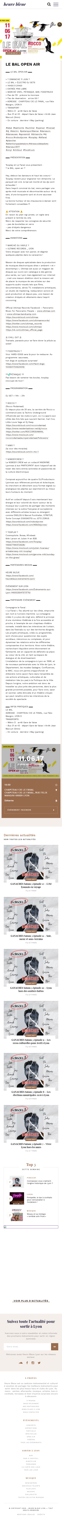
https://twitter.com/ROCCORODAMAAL (25, 431)
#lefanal (43, 137)
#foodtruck (29, 150)
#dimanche (36, 134)
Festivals (31, 1431)
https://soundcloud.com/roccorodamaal (26, 425)
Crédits (41, 1515)
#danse (35, 131)
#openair (40, 128)
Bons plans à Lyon (31, 1409)
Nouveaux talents (31, 1486)
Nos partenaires (31, 1406)
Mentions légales (26, 1515)
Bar (31, 1456)
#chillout (17, 150)
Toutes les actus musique (31, 1497)
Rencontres (31, 1483)
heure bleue (15, 4)
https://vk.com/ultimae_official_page (24, 330)
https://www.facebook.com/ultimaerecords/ (28, 320)
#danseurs (45, 131)
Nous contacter (31, 1412)
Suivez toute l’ (31, 1324)
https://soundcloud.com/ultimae (22, 317)
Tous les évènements (31, 1443)
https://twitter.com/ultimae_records (24, 323)
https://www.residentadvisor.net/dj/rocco (26, 428)
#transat (50, 128)
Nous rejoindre (31, 1404)
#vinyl (9, 150)
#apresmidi (24, 134)
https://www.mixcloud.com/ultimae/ (24, 327)
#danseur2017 (13, 147)
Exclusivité (31, 1495)
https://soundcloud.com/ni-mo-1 (22, 452)
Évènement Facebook (19, 810)
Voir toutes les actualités (20, 839)
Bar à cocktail (31, 1459)
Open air (31, 1437)
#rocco (9, 137)
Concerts (31, 1425)
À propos (31, 1401)
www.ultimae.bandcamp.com (21, 314)
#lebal (9, 128)
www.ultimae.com (46, 311)
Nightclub (31, 1461)
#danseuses (12, 134)
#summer (30, 128)
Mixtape (31, 1492)
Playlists (31, 1489)
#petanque (25, 131)
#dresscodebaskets (38, 144)
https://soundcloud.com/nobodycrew (24, 521)
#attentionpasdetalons (17, 144)
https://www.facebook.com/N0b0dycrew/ (26, 525)
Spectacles (31, 1434)
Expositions (31, 1428)
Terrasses (31, 1464)
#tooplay (33, 137)
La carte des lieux (31, 1467)
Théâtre (31, 1440)
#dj (7, 131)
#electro (14, 131)
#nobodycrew (20, 137)
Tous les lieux (31, 1470)
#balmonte (18, 128)
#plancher (11, 140)
